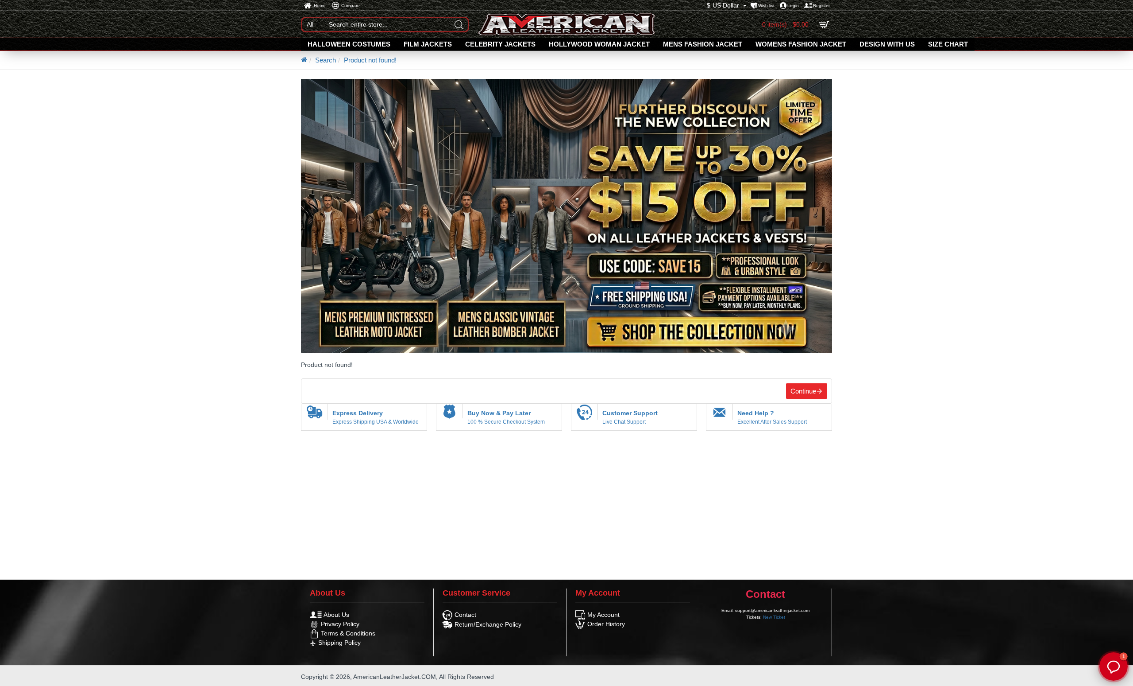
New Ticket (774, 617)
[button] (1113, 666)
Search (325, 60)
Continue (803, 391)
